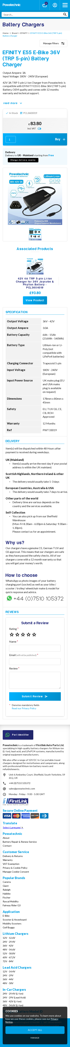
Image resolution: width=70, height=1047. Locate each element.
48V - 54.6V (9, 949)
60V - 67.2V (9, 957)
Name (12, 641)
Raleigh (7, 889)
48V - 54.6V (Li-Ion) (13, 1005)
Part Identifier (20, 735)
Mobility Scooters (12, 923)
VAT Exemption (11, 863)
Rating (13, 628)
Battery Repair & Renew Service (20, 841)
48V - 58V (8, 983)
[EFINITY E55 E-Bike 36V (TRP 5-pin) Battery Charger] (35, 198)
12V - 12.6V (9, 937)
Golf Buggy (9, 927)
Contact (7, 845)
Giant (6, 885)
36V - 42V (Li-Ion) (12, 1001)
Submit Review (32, 696)
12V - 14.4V (9, 971)
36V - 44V (8, 979)
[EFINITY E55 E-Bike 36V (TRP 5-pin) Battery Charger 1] (35, 234)
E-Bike (6, 915)
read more (10, 103)
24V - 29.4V (9, 941)
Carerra (7, 881)
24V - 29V (8, 975)
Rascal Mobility (11, 901)
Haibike (7, 893)
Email (23, 655)
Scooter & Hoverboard (15, 919)
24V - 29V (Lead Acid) (14, 997)
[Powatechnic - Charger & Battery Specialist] (12, 5)
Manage (35, 1037)
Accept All (35, 1029)
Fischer (6, 897)
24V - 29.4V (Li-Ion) (13, 993)
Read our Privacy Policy (24, 708)
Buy (58, 139)
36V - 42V (8, 945)
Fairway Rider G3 (12, 905)
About (6, 837)
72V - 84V (8, 961)
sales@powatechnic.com (22, 788)
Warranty (8, 859)
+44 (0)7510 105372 (19, 783)
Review (13, 668)
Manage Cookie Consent (16, 871)
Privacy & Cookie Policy (15, 867)
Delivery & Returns (13, 856)
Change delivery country (23, 160)
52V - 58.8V (9, 953)
